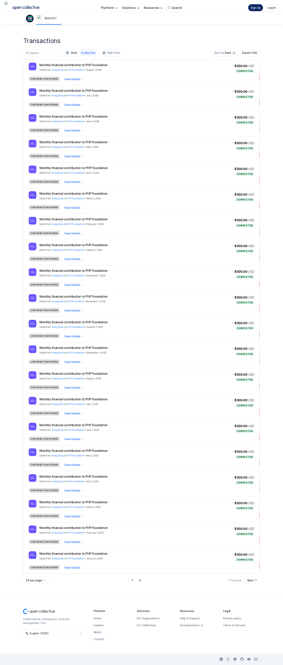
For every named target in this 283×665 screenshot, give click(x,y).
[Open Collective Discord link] (249, 659)
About (98, 632)
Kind (83, 52)
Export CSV (249, 52)
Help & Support (190, 618)
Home (97, 618)
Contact (99, 639)
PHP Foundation (75, 69)
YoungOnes (57, 69)
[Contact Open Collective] (256, 659)
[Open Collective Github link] (242, 659)
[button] (48, 18)
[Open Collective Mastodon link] (235, 659)
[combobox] (225, 52)
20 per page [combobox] (34, 580)
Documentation (190, 625)
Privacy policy (232, 618)
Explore (99, 625)
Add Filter (113, 52)
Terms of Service (234, 625)
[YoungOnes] (30, 18)
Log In (272, 7)
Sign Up (255, 7)
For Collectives (146, 625)
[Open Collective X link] (228, 659)
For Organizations (148, 618)
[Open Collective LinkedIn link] (221, 659)
